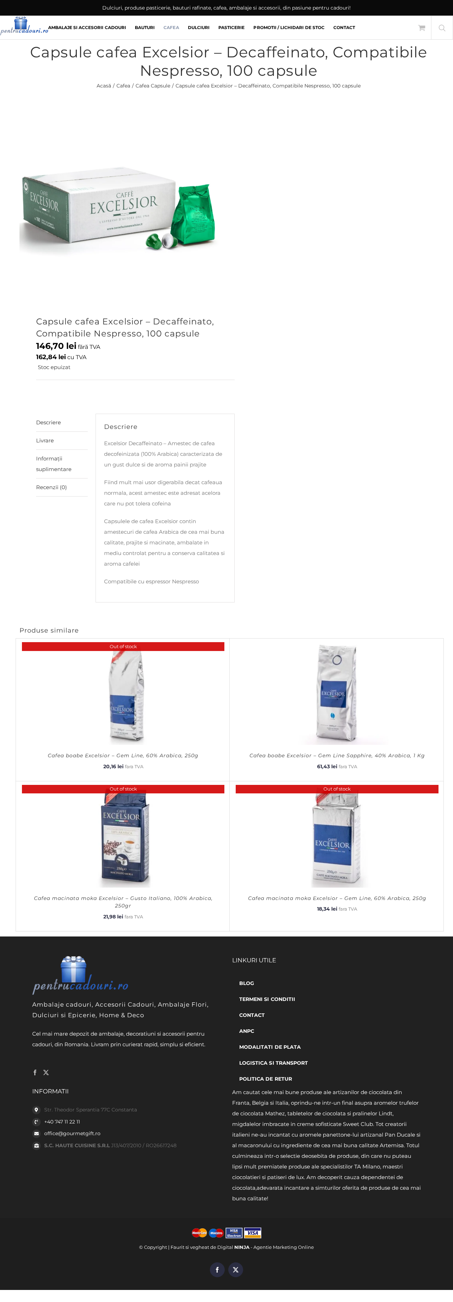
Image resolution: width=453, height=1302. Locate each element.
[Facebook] (35, 1072)
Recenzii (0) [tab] (51, 487)
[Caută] (442, 27)
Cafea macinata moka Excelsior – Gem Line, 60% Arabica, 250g (337, 898)
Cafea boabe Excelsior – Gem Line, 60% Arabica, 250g (123, 755)
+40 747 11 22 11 (62, 1122)
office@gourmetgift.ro (72, 1133)
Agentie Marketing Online (283, 1247)
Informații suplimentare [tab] (53, 463)
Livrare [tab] (45, 440)
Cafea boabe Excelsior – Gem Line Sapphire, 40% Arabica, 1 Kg (337, 755)
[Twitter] (46, 1072)
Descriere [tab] (48, 422)
